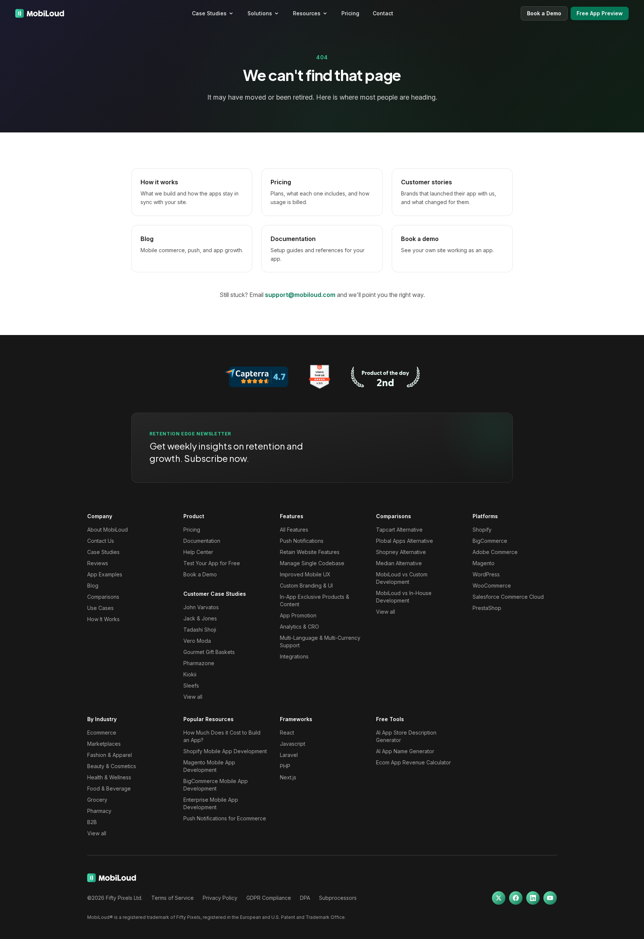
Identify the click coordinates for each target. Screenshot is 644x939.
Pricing (350, 13)
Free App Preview (600, 13)
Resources (307, 13)
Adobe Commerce (495, 552)
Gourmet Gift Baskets (209, 652)
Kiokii (189, 674)
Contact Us (100, 541)
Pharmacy (99, 811)
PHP (285, 766)
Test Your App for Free (211, 563)
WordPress (486, 574)
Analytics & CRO (299, 626)
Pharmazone (198, 663)
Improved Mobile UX (305, 574)
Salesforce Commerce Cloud (508, 597)
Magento (484, 563)
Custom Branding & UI (306, 585)
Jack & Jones (200, 618)
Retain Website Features (310, 552)
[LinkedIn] (533, 898)
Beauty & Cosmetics (111, 766)
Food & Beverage (109, 788)
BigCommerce (490, 541)
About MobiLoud (107, 529)
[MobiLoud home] (39, 13)
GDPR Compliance (268, 898)
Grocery (97, 799)
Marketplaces (104, 744)
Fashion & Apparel (109, 755)
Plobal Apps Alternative (404, 541)
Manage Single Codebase (312, 563)
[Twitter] (498, 898)
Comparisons (103, 597)
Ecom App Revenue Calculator (413, 762)
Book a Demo (544, 13)
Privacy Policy (220, 898)
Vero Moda (197, 641)
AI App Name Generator (405, 751)
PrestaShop (487, 608)
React (287, 732)
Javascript (292, 744)
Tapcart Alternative (399, 529)
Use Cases (100, 608)
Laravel (289, 755)
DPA (305, 898)
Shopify (482, 529)
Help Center (198, 552)
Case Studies (209, 13)
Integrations (294, 656)
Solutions (259, 13)
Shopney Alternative (401, 552)
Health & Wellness (109, 777)
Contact (383, 13)
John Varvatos (201, 607)
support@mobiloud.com (300, 294)
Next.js (288, 777)
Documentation (201, 541)
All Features (294, 529)
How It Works (103, 619)
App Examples (104, 574)
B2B (92, 822)
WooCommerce (492, 585)
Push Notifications (301, 541)
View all (192, 697)
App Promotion (298, 615)
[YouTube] (550, 898)
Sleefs (191, 685)
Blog (92, 585)
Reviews (97, 563)
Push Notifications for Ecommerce (224, 818)
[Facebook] (516, 898)
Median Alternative (399, 563)
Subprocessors (338, 898)
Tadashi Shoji (199, 629)
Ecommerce (101, 732)
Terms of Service (172, 898)
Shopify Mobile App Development (225, 751)
